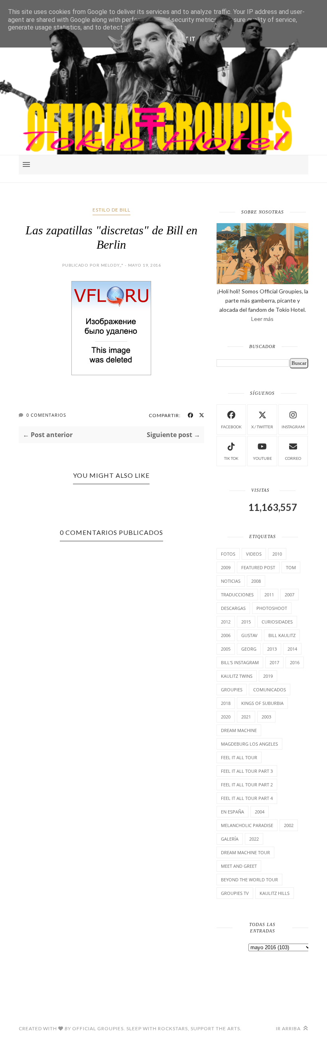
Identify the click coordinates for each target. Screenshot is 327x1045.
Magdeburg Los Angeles (249, 744)
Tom (291, 567)
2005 (225, 649)
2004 (259, 812)
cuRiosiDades (277, 622)
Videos (254, 554)
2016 (294, 662)
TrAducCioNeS (237, 595)
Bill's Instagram (240, 662)
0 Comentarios (46, 415)
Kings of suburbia (262, 703)
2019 (268, 676)
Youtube (262, 458)
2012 (225, 622)
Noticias (230, 581)
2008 (256, 581)
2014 (292, 649)
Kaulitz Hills (275, 893)
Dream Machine (239, 730)
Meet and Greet (239, 866)
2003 (266, 717)
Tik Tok (231, 458)
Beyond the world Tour (249, 880)
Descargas (233, 608)
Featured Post (258, 567)
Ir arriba (289, 1028)
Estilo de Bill (111, 210)
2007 (289, 595)
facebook (231, 426)
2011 (269, 595)
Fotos (228, 554)
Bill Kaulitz (281, 635)
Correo (293, 458)
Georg (248, 649)
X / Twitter (262, 426)
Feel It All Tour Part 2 (247, 785)
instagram (293, 426)
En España (232, 812)
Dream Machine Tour (245, 852)
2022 (254, 839)
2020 (225, 717)
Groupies (231, 690)
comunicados (269, 690)
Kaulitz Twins (236, 676)
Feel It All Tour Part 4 (247, 798)
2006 (225, 635)
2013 (272, 649)
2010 (277, 554)
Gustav (249, 635)
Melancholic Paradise (247, 825)
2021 (246, 717)
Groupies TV (235, 893)
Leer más (262, 318)
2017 (274, 662)
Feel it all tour (239, 757)
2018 (225, 703)
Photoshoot (271, 608)
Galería (229, 839)
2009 (225, 567)
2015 (246, 622)
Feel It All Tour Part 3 (247, 771)
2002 (289, 825)
